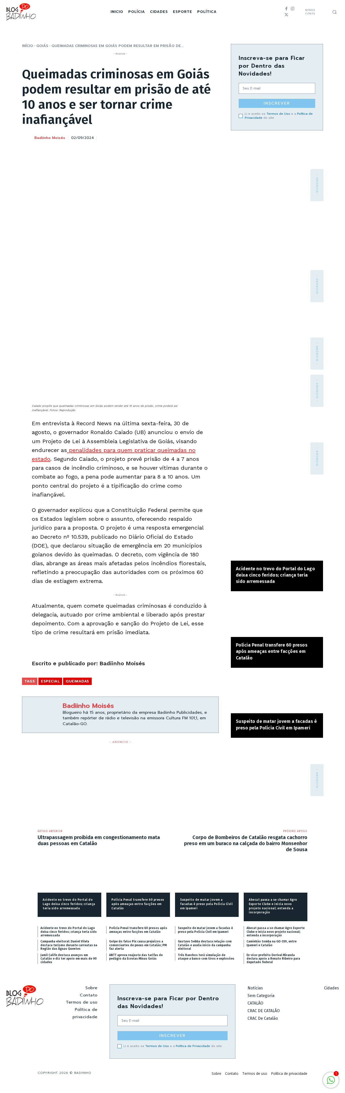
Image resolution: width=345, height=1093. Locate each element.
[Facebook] (286, 9)
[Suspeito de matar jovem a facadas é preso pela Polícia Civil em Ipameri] (277, 693)
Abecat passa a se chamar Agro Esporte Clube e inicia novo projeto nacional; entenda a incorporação (276, 931)
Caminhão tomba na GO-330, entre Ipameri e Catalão (272, 943)
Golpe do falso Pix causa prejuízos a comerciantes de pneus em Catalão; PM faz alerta (138, 945)
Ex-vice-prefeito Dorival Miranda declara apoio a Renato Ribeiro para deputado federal (273, 958)
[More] (213, 137)
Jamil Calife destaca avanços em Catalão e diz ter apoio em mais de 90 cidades (68, 958)
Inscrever (277, 103)
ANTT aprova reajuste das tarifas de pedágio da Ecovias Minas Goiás (136, 956)
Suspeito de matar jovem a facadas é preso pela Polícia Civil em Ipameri (206, 904)
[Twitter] (286, 15)
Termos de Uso (278, 113)
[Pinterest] (190, 137)
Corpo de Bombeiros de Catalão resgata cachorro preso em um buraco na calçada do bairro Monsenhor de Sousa (245, 843)
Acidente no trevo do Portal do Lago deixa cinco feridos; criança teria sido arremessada (275, 575)
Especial (50, 681)
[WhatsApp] (201, 137)
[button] (334, 11)
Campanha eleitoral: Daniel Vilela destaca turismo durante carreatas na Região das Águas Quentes (68, 945)
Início (27, 46)
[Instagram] (292, 9)
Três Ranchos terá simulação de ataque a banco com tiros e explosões (206, 956)
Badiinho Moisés (49, 138)
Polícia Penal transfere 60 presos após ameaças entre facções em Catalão (272, 651)
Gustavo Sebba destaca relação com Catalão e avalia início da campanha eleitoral (205, 945)
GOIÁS (42, 46)
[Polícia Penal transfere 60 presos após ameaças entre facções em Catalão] (277, 616)
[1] (331, 1083)
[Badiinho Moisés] (28, 138)
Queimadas (77, 681)
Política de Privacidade (193, 1046)
